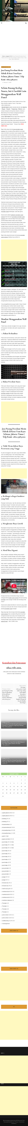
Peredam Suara (5, 211)
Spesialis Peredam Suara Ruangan (13, 195)
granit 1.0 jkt (5, 836)
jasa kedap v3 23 (6, 865)
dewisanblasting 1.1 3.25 (8, 833)
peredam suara (8, 608)
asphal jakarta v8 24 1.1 (8, 815)
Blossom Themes (14, 1122)
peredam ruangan (5, 393)
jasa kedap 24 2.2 (6, 856)
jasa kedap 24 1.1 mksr (8, 845)
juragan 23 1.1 (5, 880)
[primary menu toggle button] (1, 23)
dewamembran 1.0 (7, 824)
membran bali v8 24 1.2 (8, 897)
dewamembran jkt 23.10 (8, 827)
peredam (3, 599)
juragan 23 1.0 (6, 67)
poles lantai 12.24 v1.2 (8, 918)
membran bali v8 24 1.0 (8, 891)
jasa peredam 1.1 (6, 871)
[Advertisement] (14, 39)
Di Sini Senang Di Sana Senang (14, 10)
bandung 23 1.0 (6, 818)
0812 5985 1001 (14, 667)
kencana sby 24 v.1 (7, 883)
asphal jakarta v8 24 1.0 (8, 813)
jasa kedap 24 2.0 (6, 850)
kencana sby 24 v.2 (7, 885)
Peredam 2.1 (5, 912)
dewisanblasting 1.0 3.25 (8, 830)
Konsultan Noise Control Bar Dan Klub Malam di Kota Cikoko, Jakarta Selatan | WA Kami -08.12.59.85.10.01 (13, 743)
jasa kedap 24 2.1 (6, 853)
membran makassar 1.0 (8, 900)
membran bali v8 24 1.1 (8, 894)
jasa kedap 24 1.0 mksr (8, 842)
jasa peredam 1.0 (6, 868)
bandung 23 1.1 (6, 821)
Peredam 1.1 (5, 906)
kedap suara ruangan (13, 598)
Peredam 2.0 (5, 909)
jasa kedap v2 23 (6, 862)
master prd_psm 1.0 (7, 888)
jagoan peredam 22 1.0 (8, 839)
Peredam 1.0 (5, 903)
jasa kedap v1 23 (6, 859)
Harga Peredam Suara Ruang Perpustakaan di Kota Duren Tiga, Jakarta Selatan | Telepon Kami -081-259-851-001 (13, 762)
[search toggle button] (25, 23)
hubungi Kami (4, 621)
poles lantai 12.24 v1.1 (8, 915)
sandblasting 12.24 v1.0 (8, 920)
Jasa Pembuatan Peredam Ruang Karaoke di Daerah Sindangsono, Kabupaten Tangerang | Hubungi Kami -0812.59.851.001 (14, 725)
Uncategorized (6, 923)
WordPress (13, 1123)
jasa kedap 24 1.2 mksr (8, 848)
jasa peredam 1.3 (6, 874)
